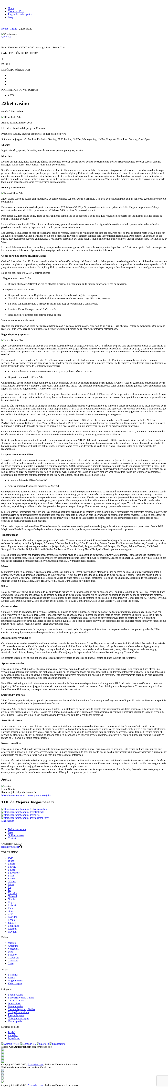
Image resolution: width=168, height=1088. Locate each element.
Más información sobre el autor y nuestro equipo (26, 795)
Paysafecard (14, 1038)
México (12, 942)
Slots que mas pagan (18, 1018)
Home (11, 8)
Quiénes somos (16, 835)
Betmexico (13, 925)
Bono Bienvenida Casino (21, 997)
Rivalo (11, 919)
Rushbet (12, 928)
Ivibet (11, 884)
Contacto (12, 838)
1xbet (11, 860)
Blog (10, 17)
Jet (9, 890)
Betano (11, 863)
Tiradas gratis (15, 1021)
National (12, 896)
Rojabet (12, 905)
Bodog (11, 878)
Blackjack (13, 974)
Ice (9, 887)
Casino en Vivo (16, 11)
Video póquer (15, 983)
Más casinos (7, 820)
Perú (10, 951)
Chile (10, 963)
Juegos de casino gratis (20, 14)
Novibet (12, 899)
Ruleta (11, 977)
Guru (10, 911)
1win (10, 857)
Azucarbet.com (35, 1064)
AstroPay (13, 1035)
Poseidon (12, 916)
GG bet (12, 881)
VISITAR (6, 37)
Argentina (13, 945)
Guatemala (13, 957)
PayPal (11, 1032)
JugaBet (12, 922)
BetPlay (12, 866)
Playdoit (12, 931)
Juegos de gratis (16, 1015)
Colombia (13, 960)
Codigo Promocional (18, 1012)
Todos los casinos (17, 829)
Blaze (11, 875)
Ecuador (12, 954)
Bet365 (11, 869)
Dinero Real (14, 1003)
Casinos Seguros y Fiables (21, 1009)
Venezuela (13, 948)
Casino (13, 28)
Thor (10, 908)
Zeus (10, 914)
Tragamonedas (15, 980)
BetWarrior (13, 872)
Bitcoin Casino (15, 994)
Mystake (12, 893)
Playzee (12, 902)
